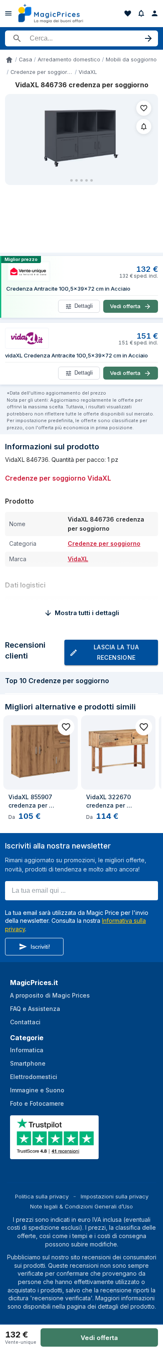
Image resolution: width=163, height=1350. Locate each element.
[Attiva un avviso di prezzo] (143, 126)
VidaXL (88, 72)
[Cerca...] (81, 38)
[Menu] (8, 13)
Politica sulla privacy (42, 1196)
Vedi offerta (99, 1338)
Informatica (26, 1050)
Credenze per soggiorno (41, 72)
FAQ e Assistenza (35, 1008)
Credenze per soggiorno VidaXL (58, 478)
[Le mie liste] (128, 13)
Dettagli (83, 306)
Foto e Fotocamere (37, 1103)
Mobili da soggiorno (131, 59)
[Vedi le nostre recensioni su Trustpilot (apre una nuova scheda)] (55, 1154)
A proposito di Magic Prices (50, 995)
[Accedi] (154, 13)
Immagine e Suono (37, 1090)
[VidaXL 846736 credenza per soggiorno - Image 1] (81, 135)
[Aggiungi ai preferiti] (143, 108)
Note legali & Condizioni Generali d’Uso (81, 1206)
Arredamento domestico (69, 59)
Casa (25, 59)
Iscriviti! (40, 946)
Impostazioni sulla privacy (114, 1196)
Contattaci (25, 1022)
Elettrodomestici (33, 1076)
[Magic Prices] (55, 13)
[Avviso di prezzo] (141, 13)
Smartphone (28, 1063)
